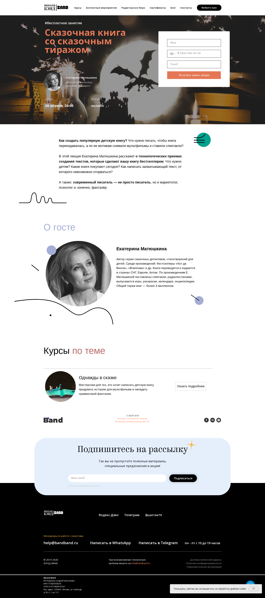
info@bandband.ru (140, 563)
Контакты (186, 7)
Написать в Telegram (158, 542)
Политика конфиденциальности (132, 422)
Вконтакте (153, 515)
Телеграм (132, 515)
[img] (60, 386)
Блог (173, 7)
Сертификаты (158, 7)
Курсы (77, 7)
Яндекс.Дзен (109, 515)
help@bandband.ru (61, 542)
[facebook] (206, 421)
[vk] (212, 421)
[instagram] (218, 421)
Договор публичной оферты (132, 419)
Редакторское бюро (133, 7)
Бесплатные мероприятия (101, 7)
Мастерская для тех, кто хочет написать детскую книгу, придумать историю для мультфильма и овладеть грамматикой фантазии (116, 389)
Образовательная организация (204, 566)
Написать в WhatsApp (110, 542)
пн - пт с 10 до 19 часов (202, 543)
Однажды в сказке (98, 377)
